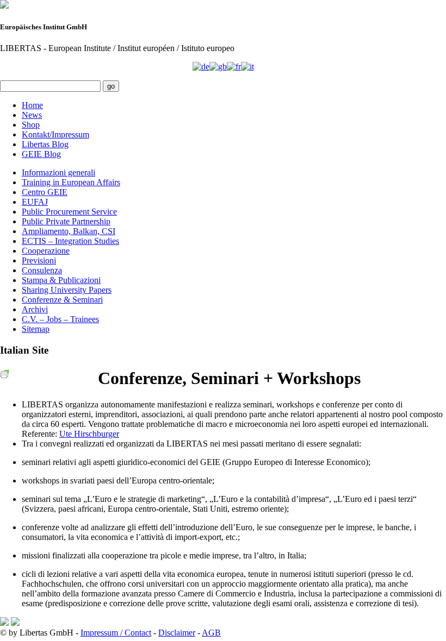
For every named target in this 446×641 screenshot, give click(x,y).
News (32, 115)
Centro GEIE (44, 192)
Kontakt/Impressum (55, 134)
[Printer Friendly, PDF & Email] (6, 373)
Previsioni (39, 260)
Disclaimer (176, 632)
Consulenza (42, 270)
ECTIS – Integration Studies (70, 241)
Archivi (35, 309)
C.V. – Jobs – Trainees (60, 319)
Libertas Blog (45, 144)
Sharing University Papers (67, 289)
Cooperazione (46, 250)
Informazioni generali (58, 172)
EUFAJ (35, 201)
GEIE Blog (41, 154)
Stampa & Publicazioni (61, 280)
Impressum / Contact (115, 632)
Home (32, 105)
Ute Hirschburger (89, 433)
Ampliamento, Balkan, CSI (68, 231)
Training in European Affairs (71, 182)
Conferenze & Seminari (62, 299)
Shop (31, 124)
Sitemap (35, 329)
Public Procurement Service (69, 211)
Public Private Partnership (66, 221)
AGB (211, 632)
